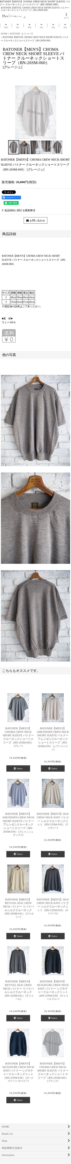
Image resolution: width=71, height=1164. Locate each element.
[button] (13, 147)
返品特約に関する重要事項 (20, 210)
